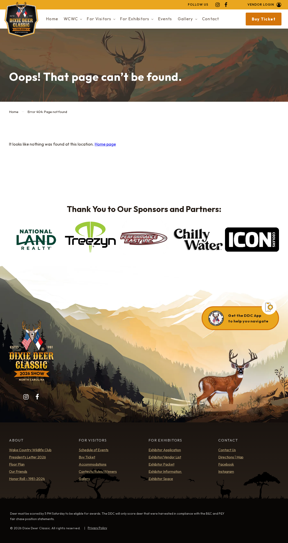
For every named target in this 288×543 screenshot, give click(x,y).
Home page (105, 144)
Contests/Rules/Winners (98, 471)
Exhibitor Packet (161, 464)
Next (273, 241)
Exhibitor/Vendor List (164, 457)
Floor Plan (17, 464)
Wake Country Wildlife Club (30, 450)
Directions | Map (230, 457)
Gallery (84, 478)
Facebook (226, 464)
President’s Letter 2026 (27, 457)
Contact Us (227, 450)
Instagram (226, 471)
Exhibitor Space (160, 478)
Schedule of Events (93, 450)
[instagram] (217, 4)
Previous (14, 241)
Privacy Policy (97, 528)
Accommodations (92, 464)
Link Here (240, 318)
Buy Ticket (263, 19)
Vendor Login (261, 4)
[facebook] (225, 4)
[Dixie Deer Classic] (21, 19)
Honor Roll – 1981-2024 (27, 478)
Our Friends (18, 471)
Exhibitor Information (165, 471)
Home (13, 112)
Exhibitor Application (164, 450)
